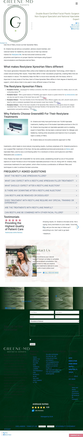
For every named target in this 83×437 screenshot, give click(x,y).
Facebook (76, 395)
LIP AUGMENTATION (52, 362)
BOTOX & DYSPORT (52, 366)
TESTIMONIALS (37, 370)
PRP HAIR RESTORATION (53, 370)
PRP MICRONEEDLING (53, 372)
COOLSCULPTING (51, 358)
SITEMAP (7, 429)
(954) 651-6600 (75, 27)
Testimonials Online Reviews (13, 232)
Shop (78, 23)
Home (35, 357)
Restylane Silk (16, 54)
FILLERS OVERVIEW (52, 354)
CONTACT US (75, 435)
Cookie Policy (51, 426)
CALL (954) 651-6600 (51, 272)
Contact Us (3, 43)
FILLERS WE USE (51, 356)
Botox (68, 149)
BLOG (34, 376)
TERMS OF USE (32, 426)
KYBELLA (49, 368)
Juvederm (18, 155)
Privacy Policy (42, 426)
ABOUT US (36, 359)
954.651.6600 (26, 301)
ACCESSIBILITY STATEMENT (65, 426)
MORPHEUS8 (50, 374)
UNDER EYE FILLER (52, 364)
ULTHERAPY (49, 360)
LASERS (35, 368)
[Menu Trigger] (76, 3)
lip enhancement (70, 94)
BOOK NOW (37, 272)
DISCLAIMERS (20, 426)
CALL (6, 433)
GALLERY (36, 378)
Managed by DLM (47, 416)
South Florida (75, 25)
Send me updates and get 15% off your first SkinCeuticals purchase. (50, 339)
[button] (77, 227)
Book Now (75, 29)
